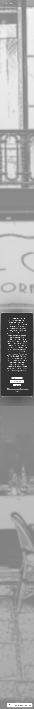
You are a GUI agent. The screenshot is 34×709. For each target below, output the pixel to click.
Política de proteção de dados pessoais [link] (18, 389)
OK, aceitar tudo (17, 378)
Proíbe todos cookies (17, 381)
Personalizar (17, 385)
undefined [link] (17, 391)
